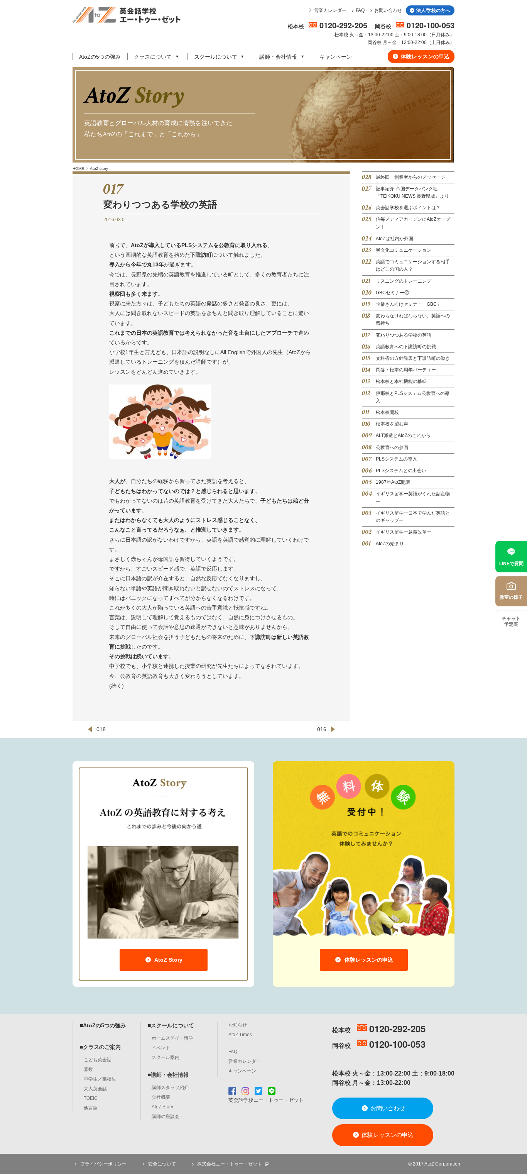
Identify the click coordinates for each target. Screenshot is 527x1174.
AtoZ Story (167, 960)
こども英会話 (97, 1059)
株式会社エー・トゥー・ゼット (229, 1164)
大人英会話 (95, 1088)
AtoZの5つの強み (100, 57)
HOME (78, 168)
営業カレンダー (330, 10)
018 (101, 729)
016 (321, 729)
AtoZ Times (240, 1034)
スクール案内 (165, 1057)
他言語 (91, 1108)
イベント (161, 1047)
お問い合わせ (388, 10)
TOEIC (91, 1098)
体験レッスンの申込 (424, 56)
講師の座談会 (165, 1116)
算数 (88, 1069)
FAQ (360, 10)
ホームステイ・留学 (172, 1038)
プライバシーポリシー (103, 1164)
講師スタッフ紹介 (170, 1087)
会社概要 (161, 1097)
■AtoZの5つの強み (103, 1025)
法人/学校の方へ (432, 10)
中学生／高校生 (100, 1079)
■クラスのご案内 (100, 1047)
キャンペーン (335, 57)
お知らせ (237, 1025)
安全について (161, 1164)
